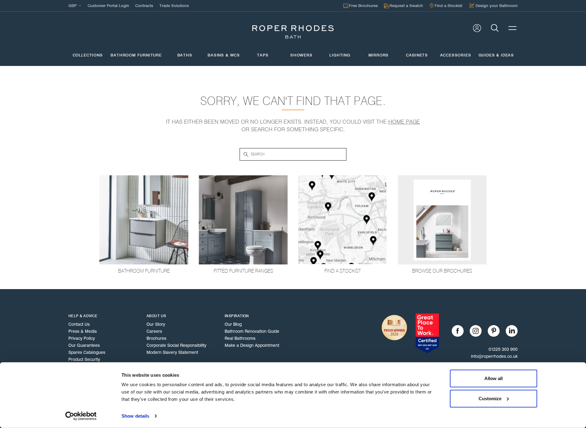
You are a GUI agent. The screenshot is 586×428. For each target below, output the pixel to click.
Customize (490, 398)
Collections (88, 55)
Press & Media (82, 331)
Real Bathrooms (240, 338)
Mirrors (378, 55)
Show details (135, 416)
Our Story (155, 324)
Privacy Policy (81, 338)
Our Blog (233, 324)
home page (404, 121)
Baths (184, 55)
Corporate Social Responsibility (176, 345)
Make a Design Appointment (252, 345)
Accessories (455, 55)
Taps (262, 55)
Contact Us (79, 324)
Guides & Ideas (496, 55)
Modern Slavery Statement (172, 352)
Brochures (156, 338)
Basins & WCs (224, 55)
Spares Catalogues (86, 352)
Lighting (339, 55)
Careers (154, 331)
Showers (301, 55)
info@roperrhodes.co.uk (494, 356)
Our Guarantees (84, 345)
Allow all (493, 378)
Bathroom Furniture (136, 55)
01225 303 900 (503, 349)
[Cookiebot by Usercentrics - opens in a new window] (81, 416)
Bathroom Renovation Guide (252, 331)
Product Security (84, 359)
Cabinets (417, 55)
